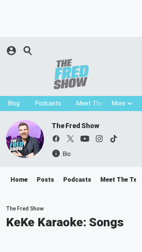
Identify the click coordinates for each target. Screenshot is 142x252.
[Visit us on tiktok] (113, 138)
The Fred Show (75, 126)
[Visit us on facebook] (56, 138)
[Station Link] (71, 74)
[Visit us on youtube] (84, 138)
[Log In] (12, 50)
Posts (45, 179)
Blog (14, 103)
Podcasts (48, 103)
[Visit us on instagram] (99, 138)
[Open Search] (28, 50)
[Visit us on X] (70, 138)
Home (19, 179)
